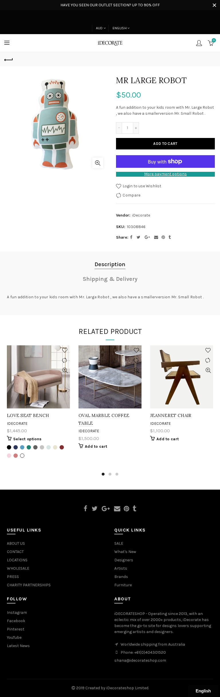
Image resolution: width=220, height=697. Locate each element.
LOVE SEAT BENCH (28, 415)
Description (110, 264)
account (199, 43)
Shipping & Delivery (110, 279)
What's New (125, 551)
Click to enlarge (97, 162)
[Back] (8, 59)
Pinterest (15, 629)
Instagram (17, 612)
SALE (118, 543)
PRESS (13, 576)
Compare (131, 195)
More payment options (165, 174)
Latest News (18, 645)
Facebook (16, 620)
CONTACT (15, 551)
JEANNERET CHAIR (171, 415)
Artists (120, 568)
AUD (99, 28)
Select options (27, 439)
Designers (123, 560)
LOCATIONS (17, 560)
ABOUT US (16, 543)
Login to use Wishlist (141, 186)
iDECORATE (17, 423)
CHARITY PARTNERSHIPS (29, 585)
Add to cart (165, 143)
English (120, 28)
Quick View (65, 370)
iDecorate (141, 215)
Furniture (123, 585)
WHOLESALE (18, 568)
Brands (121, 576)
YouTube (14, 637)
